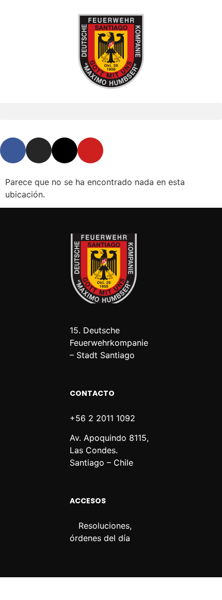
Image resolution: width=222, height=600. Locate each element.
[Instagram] (39, 150)
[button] (111, 111)
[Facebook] (13, 150)
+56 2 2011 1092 (102, 418)
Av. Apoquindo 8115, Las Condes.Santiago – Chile (109, 450)
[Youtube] (90, 150)
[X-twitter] (64, 150)
